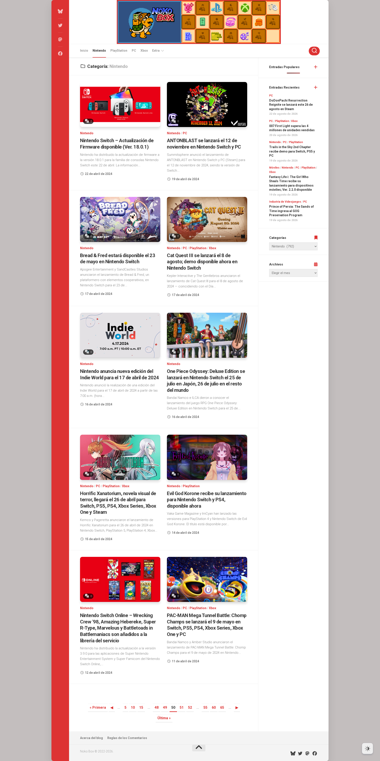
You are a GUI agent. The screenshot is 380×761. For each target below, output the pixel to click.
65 (222, 707)
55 (205, 707)
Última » (164, 718)
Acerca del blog (91, 738)
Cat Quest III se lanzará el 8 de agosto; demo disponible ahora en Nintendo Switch (202, 262)
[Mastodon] (60, 39)
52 (190, 707)
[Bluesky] (60, 11)
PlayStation (118, 50)
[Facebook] (60, 53)
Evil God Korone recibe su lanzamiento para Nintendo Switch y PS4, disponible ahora (207, 500)
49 (165, 707)
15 (141, 707)
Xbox (144, 50)
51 (182, 707)
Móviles (274, 167)
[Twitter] (60, 25)
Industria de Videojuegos (285, 201)
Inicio (84, 50)
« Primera (98, 707)
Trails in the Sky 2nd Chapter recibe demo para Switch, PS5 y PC (292, 151)
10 (133, 707)
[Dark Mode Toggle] (367, 748)
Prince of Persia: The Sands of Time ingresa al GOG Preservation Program (291, 211)
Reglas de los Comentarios (127, 738)
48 (157, 707)
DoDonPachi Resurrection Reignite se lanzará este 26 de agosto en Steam (291, 105)
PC (134, 50)
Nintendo (99, 50)
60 (214, 707)
